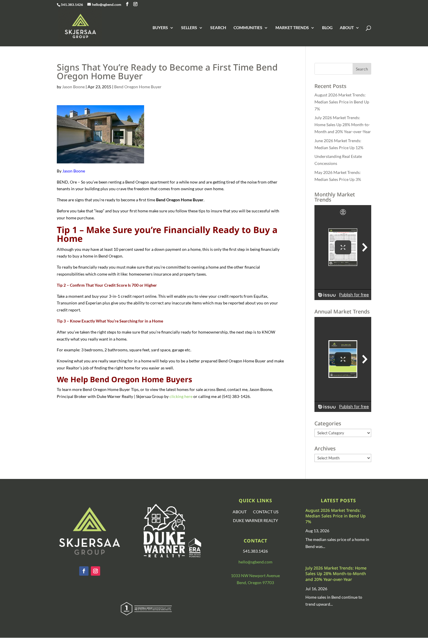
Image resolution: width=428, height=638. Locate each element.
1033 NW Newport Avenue (255, 575)
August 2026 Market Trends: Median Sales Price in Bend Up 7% (341, 101)
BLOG (327, 28)
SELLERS (189, 28)
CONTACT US (265, 512)
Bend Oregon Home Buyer (138, 86)
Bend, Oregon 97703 (255, 582)
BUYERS (160, 28)
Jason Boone (73, 86)
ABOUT (347, 28)
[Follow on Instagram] (95, 571)
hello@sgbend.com (255, 561)
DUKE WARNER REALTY (255, 521)
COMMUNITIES (248, 28)
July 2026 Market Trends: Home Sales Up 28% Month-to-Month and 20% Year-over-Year (342, 124)
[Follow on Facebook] (84, 571)
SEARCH (218, 28)
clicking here (180, 396)
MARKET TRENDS (292, 28)
